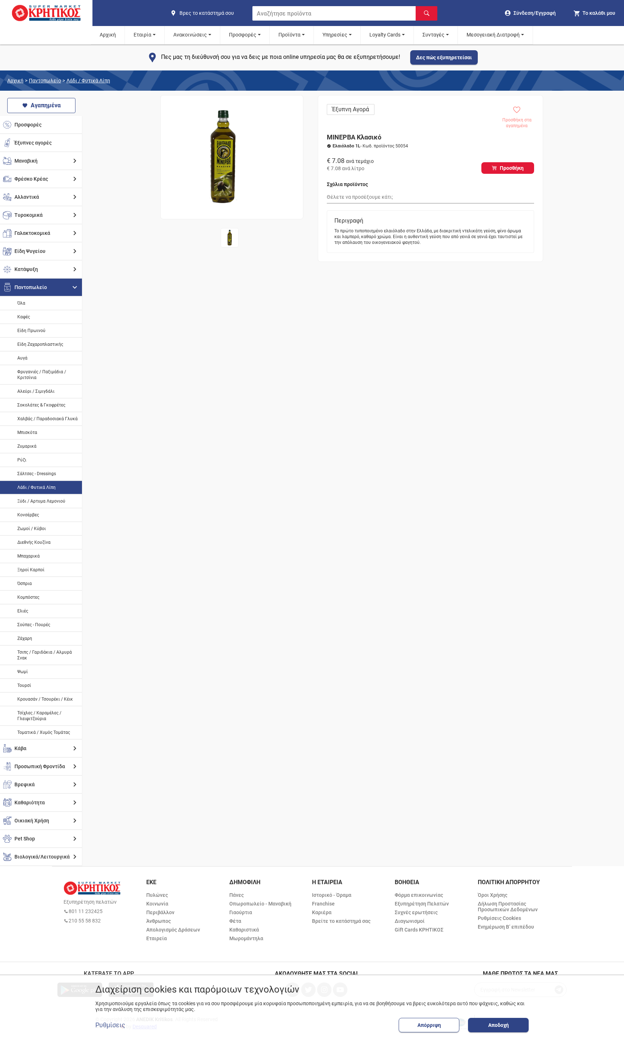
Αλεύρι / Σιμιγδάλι (36, 391)
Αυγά (22, 358)
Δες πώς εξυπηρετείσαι (444, 57)
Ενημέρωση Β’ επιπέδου (506, 927)
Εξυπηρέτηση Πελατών (422, 904)
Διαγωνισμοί (410, 921)
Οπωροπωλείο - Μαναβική (260, 904)
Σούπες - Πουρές (33, 624)
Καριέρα (322, 912)
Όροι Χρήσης (492, 895)
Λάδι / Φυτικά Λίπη (88, 80)
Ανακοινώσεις (190, 35)
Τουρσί (24, 685)
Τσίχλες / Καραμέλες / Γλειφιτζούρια (39, 715)
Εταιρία (142, 35)
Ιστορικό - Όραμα (331, 895)
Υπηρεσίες (334, 35)
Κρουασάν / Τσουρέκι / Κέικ (45, 699)
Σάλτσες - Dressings (36, 473)
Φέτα (235, 921)
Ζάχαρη (24, 638)
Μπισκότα (27, 432)
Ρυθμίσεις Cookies (499, 918)
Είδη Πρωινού (31, 330)
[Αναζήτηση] (426, 13)
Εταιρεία (156, 938)
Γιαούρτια (240, 912)
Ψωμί (22, 671)
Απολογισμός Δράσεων (173, 930)
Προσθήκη (512, 168)
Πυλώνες (157, 895)
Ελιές (22, 611)
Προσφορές (242, 35)
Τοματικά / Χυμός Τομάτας (43, 732)
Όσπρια (24, 583)
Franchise (323, 904)
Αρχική (108, 35)
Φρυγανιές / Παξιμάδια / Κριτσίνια (41, 374)
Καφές (23, 316)
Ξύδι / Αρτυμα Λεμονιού (41, 501)
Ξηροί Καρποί (30, 569)
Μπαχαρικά (28, 556)
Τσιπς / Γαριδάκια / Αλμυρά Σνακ (44, 655)
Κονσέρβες (28, 514)
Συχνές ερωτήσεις (416, 912)
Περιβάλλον (160, 912)
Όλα (21, 303)
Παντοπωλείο (45, 80)
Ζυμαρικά (26, 446)
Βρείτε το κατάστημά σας (341, 921)
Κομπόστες (28, 597)
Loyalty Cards (384, 35)
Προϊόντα (289, 35)
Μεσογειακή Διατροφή (493, 35)
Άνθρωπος (158, 921)
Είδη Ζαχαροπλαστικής (40, 344)
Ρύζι (21, 460)
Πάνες (236, 895)
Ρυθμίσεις (110, 1025)
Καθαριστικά (244, 930)
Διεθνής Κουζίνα (34, 542)
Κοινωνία (157, 904)
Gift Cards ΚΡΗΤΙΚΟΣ (419, 930)
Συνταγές (433, 35)
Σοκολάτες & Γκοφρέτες (41, 405)
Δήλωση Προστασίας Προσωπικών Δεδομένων (508, 906)
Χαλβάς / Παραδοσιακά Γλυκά (47, 418)
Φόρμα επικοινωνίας (419, 895)
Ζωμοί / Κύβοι (31, 528)
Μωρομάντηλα (246, 938)
